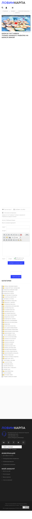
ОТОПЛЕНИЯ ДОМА (8, 364)
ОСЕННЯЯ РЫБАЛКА (9, 309)
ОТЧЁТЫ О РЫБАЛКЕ (8, 355)
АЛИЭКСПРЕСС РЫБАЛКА (9, 367)
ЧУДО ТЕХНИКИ (7, 373)
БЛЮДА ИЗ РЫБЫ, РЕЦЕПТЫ (11, 356)
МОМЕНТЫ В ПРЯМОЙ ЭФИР (10, 289)
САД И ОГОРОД (8, 362)
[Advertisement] (16, 57)
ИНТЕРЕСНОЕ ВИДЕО (8, 291)
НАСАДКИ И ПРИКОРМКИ (10, 327)
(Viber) (9, 437)
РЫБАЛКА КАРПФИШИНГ (10, 320)
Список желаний (7, 480)
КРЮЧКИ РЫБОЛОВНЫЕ (10, 349)
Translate (14, 449)
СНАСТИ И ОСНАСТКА (10, 326)
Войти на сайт (7, 471)
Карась (16, 12)
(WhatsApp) (20, 437)
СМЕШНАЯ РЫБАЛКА (9, 304)
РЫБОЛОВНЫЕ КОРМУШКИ (11, 331)
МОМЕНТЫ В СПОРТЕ (8, 293)
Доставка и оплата (8, 455)
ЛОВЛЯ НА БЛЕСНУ (9, 340)
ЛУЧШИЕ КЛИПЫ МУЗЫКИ (10, 376)
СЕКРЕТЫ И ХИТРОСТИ (10, 297)
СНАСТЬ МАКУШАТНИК (10, 336)
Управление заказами (9, 464)
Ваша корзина (7, 477)
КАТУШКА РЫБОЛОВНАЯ (10, 351)
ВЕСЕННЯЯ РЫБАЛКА (9, 313)
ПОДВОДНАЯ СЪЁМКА (10, 318)
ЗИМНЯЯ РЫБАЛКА (22, 11)
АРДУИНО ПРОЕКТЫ (8, 365)
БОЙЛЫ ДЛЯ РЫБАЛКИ (10, 347)
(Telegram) (14, 437)
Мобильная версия (8, 461)
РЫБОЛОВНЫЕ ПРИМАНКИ (11, 329)
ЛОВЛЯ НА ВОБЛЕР (9, 342)
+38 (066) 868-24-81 (13, 436)
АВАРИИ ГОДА (6, 369)
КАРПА (13, 3)
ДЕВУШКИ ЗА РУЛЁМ (8, 298)
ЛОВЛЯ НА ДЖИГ (8, 344)
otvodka (23, 209)
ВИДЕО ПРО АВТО (8, 358)
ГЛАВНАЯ (5, 11)
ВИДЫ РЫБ (7, 324)
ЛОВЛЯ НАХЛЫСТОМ (9, 345)
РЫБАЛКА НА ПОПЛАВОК (10, 322)
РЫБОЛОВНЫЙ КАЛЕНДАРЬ (11, 353)
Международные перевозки (11, 458)
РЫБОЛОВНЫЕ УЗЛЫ (9, 333)
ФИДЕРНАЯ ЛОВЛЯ (9, 317)
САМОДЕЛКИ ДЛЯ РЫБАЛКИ (11, 306)
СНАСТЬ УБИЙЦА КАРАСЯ (9, 335)
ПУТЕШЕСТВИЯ (8, 374)
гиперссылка (8, 505)
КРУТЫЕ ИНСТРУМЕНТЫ (10, 295)
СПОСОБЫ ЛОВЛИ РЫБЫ (10, 315)
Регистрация (6, 474)
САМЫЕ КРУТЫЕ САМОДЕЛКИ (12, 288)
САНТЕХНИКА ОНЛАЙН (9, 360)
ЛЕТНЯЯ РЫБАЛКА (9, 308)
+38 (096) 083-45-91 (13, 434)
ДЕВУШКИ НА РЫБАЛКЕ (10, 300)
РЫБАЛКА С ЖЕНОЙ (9, 302)
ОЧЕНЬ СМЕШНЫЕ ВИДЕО (11, 286)
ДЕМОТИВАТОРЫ (8, 371)
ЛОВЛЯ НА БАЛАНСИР (10, 338)
